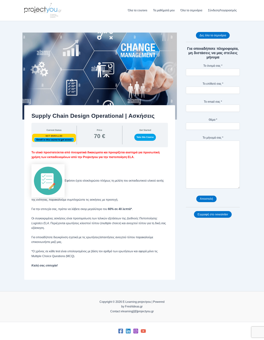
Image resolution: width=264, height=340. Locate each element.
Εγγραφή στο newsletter (213, 214)
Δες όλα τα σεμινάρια (213, 35)
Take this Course (145, 137)
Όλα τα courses (137, 10)
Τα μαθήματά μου (164, 10)
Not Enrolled (54, 136)
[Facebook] (120, 331)
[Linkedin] (128, 331)
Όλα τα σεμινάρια (191, 10)
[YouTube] (143, 331)
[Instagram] (135, 331)
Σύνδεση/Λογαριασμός (222, 10)
